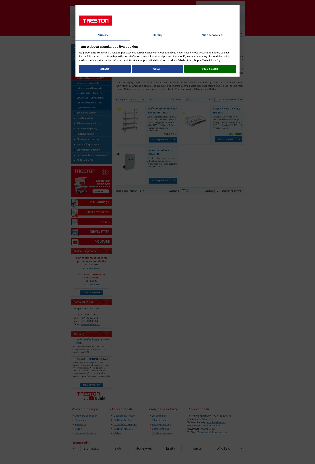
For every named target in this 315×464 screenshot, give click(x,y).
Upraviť (157, 69)
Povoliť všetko (210, 69)
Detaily (157, 35)
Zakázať (104, 69)
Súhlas (103, 35)
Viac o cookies (212, 35)
